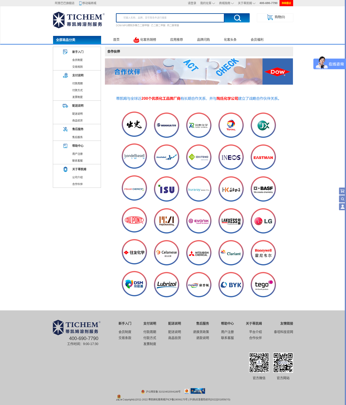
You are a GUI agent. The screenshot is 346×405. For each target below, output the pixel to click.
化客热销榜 (148, 39)
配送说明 (77, 113)
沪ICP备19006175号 (176, 399)
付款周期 (77, 83)
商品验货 (77, 120)
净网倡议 (286, 3)
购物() (280, 17)
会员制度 (77, 59)
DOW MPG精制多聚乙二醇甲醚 (132, 25)
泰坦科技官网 (283, 332)
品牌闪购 (203, 39)
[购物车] (342, 191)
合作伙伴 (77, 184)
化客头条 (230, 39)
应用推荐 (176, 39)
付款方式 (77, 90)
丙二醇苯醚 (173, 25)
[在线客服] (342, 206)
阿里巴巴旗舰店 (64, 3)
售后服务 (77, 137)
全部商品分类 (65, 40)
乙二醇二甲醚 (158, 25)
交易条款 (125, 338)
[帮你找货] (342, 198)
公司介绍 (77, 177)
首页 (116, 39)
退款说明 (202, 338)
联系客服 (77, 160)
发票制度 (77, 96)
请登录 (192, 3)
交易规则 (77, 66)
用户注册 (77, 153)
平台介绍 (255, 332)
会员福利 (257, 39)
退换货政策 (201, 332)
